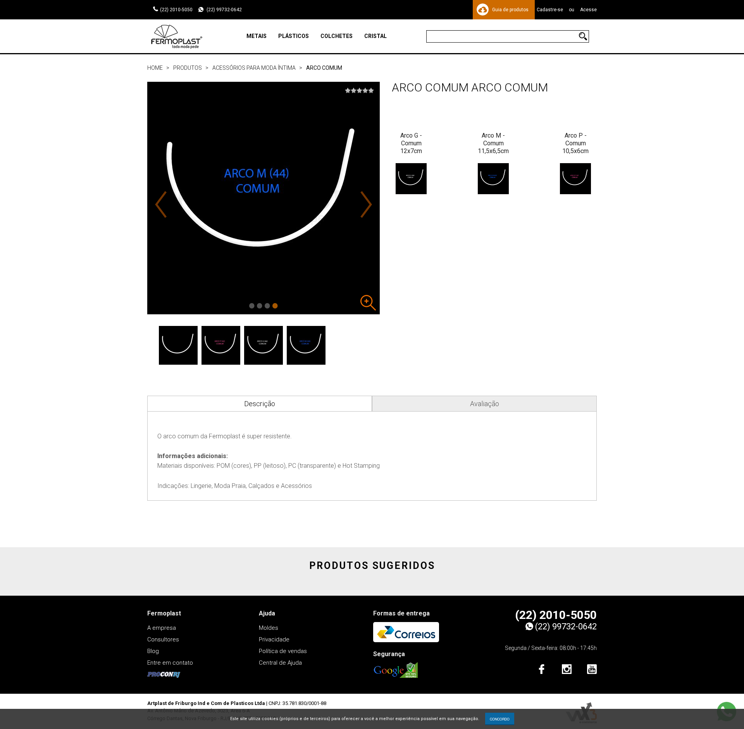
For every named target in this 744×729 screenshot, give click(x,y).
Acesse (588, 9)
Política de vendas (283, 651)
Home (155, 68)
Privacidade (274, 639)
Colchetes (336, 36)
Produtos (187, 68)
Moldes (268, 627)
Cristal (375, 36)
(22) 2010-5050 (176, 9)
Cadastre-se (550, 9)
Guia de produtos (510, 9)
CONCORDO (500, 719)
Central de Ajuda (280, 662)
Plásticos (293, 36)
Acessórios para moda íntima (254, 68)
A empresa (161, 627)
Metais (256, 36)
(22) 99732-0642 (223, 9)
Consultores (163, 639)
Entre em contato (170, 662)
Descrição (259, 404)
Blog (153, 651)
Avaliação (484, 404)
